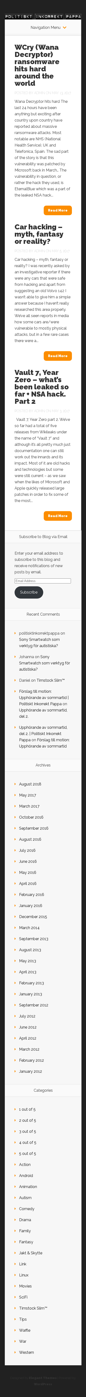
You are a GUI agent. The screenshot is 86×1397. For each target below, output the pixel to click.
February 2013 (31, 983)
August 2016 (30, 839)
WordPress (43, 1384)
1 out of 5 (27, 1109)
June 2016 (28, 861)
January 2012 (30, 1071)
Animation (28, 1186)
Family (25, 1231)
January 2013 (30, 994)
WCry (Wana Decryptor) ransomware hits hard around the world (37, 65)
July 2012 (27, 1016)
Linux (23, 1275)
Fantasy (26, 1242)
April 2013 (27, 972)
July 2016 (27, 850)
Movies (25, 1286)
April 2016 (28, 883)
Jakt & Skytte (30, 1253)
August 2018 (30, 784)
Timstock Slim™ (51, 680)
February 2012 (31, 1060)
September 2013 (33, 939)
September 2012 (33, 1005)
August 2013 (30, 950)
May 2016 (27, 872)
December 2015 (33, 916)
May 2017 (27, 795)
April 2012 (27, 1038)
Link (22, 1264)
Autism (25, 1197)
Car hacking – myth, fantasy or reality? (39, 234)
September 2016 (33, 828)
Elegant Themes (43, 1378)
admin (39, 93)
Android (26, 1175)
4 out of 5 (27, 1142)
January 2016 (30, 905)
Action (25, 1164)
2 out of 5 (27, 1120)
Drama (25, 1220)
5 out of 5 (27, 1153)
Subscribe (29, 592)
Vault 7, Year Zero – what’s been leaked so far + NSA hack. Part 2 (42, 386)
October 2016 (31, 817)
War (22, 1341)
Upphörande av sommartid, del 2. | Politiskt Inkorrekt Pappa (43, 733)
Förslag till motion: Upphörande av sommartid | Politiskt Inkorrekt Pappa (44, 697)
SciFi (23, 1297)
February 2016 (31, 894)
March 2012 (29, 1049)
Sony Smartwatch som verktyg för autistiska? (44, 663)
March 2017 (29, 806)
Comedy (26, 1209)
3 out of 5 (27, 1131)
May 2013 (27, 961)
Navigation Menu (45, 28)
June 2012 (28, 1027)
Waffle (24, 1330)
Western (26, 1352)
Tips (23, 1319)
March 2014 (29, 927)
